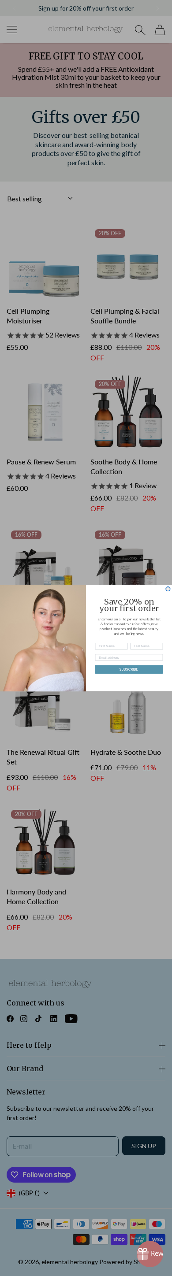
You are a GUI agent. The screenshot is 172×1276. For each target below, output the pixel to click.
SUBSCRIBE (129, 669)
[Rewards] (150, 1254)
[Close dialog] (168, 588)
